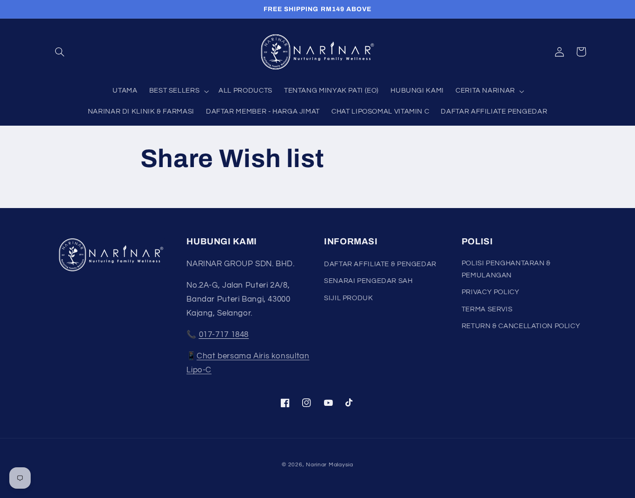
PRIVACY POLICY (491, 292)
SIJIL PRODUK (348, 298)
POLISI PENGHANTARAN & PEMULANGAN (506, 269)
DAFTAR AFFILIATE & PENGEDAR (380, 264)
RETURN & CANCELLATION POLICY (521, 326)
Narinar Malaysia (329, 464)
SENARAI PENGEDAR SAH (368, 280)
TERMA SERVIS (487, 309)
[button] (60, 51)
